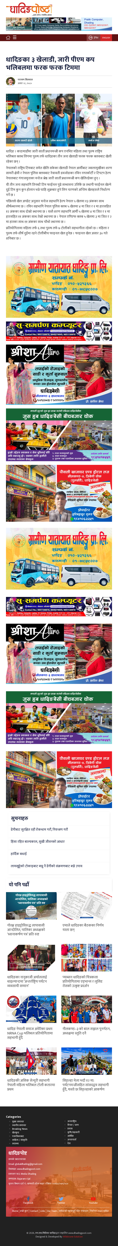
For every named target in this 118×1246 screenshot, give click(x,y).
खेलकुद (15, 1133)
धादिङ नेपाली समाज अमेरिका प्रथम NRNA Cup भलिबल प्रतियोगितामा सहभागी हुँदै (30, 1033)
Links (42, 1211)
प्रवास (70, 1129)
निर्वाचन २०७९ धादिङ (99, 1211)
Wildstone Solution (73, 1237)
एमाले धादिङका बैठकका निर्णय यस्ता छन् (83, 927)
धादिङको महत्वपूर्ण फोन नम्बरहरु (73, 1211)
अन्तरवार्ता (71, 1140)
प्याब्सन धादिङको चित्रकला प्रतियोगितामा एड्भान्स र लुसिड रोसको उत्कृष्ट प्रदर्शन (82, 981)
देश (69, 1143)
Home (15, 1211)
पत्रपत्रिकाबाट (18, 1136)
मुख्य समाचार (18, 1122)
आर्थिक (70, 1136)
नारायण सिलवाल (25, 80)
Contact (34, 1211)
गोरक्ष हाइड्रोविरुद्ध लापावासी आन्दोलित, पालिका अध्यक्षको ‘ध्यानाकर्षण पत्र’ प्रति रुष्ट (26, 929)
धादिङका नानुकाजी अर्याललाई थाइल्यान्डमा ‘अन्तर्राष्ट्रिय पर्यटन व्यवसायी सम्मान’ (27, 981)
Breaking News (20, 1129)
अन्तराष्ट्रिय (71, 1121)
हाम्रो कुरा (24, 1211)
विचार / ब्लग (73, 1125)
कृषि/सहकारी (73, 1132)
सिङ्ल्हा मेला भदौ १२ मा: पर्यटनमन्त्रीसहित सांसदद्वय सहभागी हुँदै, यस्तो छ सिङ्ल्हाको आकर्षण (86, 1085)
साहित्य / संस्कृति (19, 1140)
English (106, 37)
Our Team (52, 1211)
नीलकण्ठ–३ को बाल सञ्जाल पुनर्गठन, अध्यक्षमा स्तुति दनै (86, 1031)
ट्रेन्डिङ (96, 37)
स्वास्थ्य (15, 1144)
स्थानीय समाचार (19, 1125)
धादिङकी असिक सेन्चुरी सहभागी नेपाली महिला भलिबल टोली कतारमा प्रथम (31, 1085)
